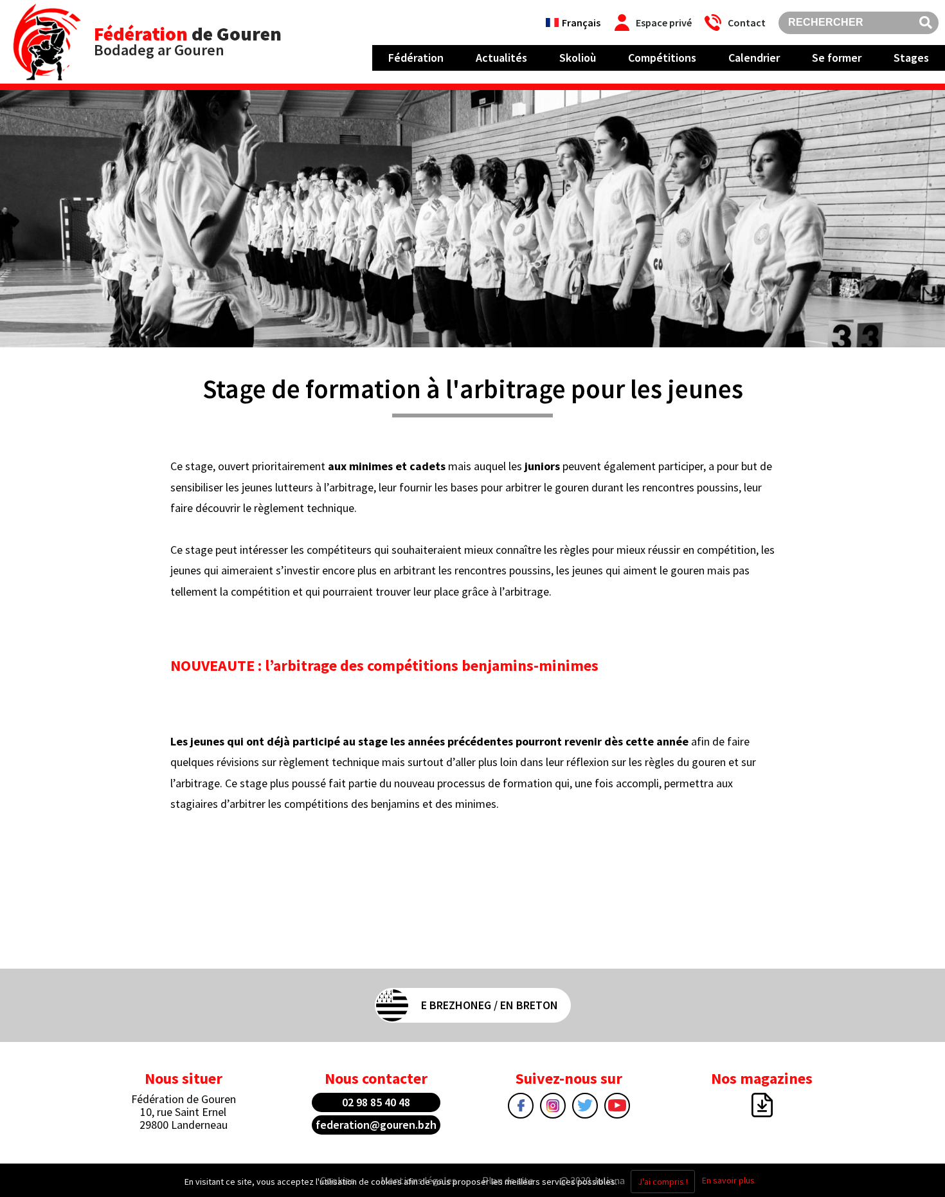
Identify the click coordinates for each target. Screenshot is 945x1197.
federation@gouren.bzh (376, 1124)
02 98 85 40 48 (376, 1102)
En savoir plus (728, 1180)
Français (581, 22)
